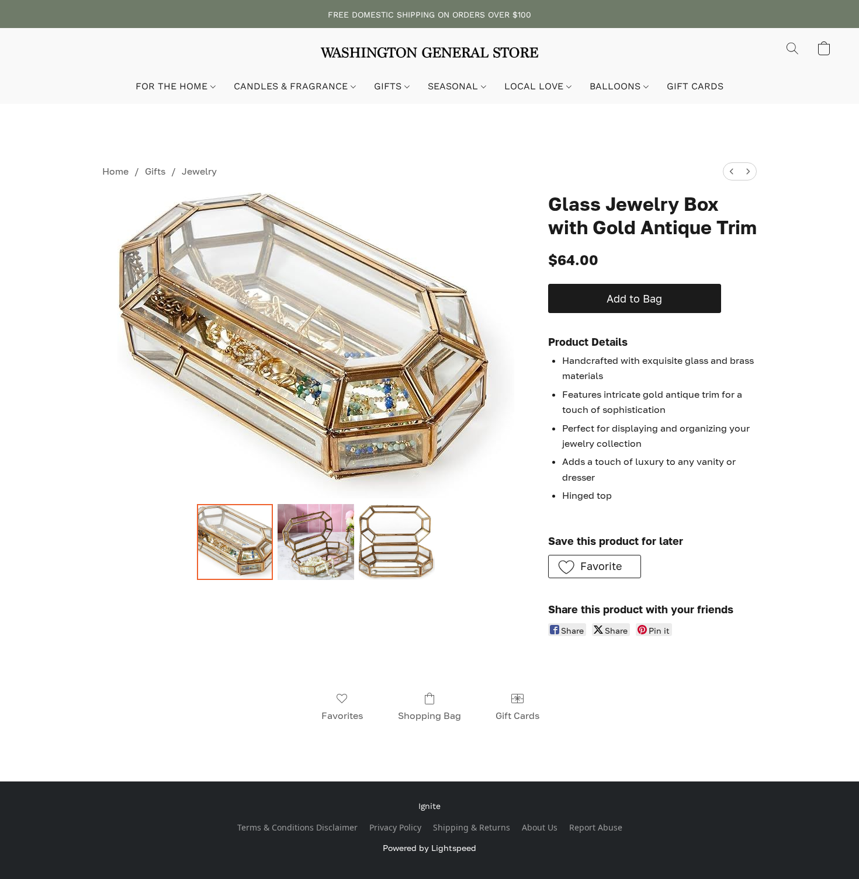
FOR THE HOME (173, 86)
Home (115, 171)
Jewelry (199, 171)
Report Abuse (595, 827)
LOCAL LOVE (535, 86)
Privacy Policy (395, 827)
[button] (429, 54)
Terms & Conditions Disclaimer (297, 827)
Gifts (155, 171)
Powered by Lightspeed (429, 848)
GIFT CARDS (695, 86)
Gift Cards (517, 715)
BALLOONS (616, 86)
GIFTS (389, 86)
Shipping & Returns (471, 827)
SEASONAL (454, 86)
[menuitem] (731, 171)
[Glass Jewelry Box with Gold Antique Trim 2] (397, 542)
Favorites (342, 715)
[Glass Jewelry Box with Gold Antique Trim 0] (235, 542)
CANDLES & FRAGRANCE (292, 86)
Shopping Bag (429, 715)
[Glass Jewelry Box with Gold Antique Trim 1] (316, 542)
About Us (539, 827)
